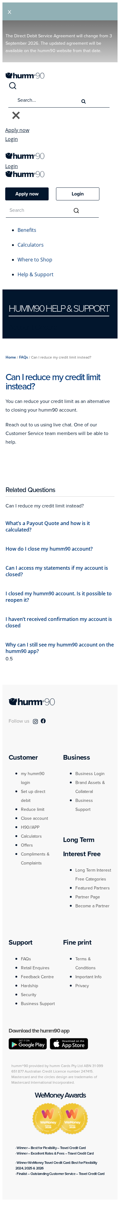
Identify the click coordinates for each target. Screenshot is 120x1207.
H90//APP (30, 827)
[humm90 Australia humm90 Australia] (24, 76)
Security (28, 994)
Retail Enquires (35, 968)
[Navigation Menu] (8, 149)
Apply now (17, 130)
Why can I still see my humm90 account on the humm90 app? (60, 648)
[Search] (12, 88)
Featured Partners (92, 888)
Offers (27, 845)
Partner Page (87, 897)
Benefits (27, 230)
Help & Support (36, 274)
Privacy (82, 986)
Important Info (88, 977)
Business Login (90, 773)
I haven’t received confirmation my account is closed (59, 622)
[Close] (16, 116)
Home (11, 357)
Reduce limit (32, 809)
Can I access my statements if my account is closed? (57, 571)
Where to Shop (35, 259)
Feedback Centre (37, 977)
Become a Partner (92, 906)
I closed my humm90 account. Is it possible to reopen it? (59, 596)
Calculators (31, 244)
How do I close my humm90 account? (49, 548)
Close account (34, 818)
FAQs (23, 357)
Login (11, 139)
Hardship (29, 986)
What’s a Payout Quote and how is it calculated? (48, 526)
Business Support (38, 1003)
